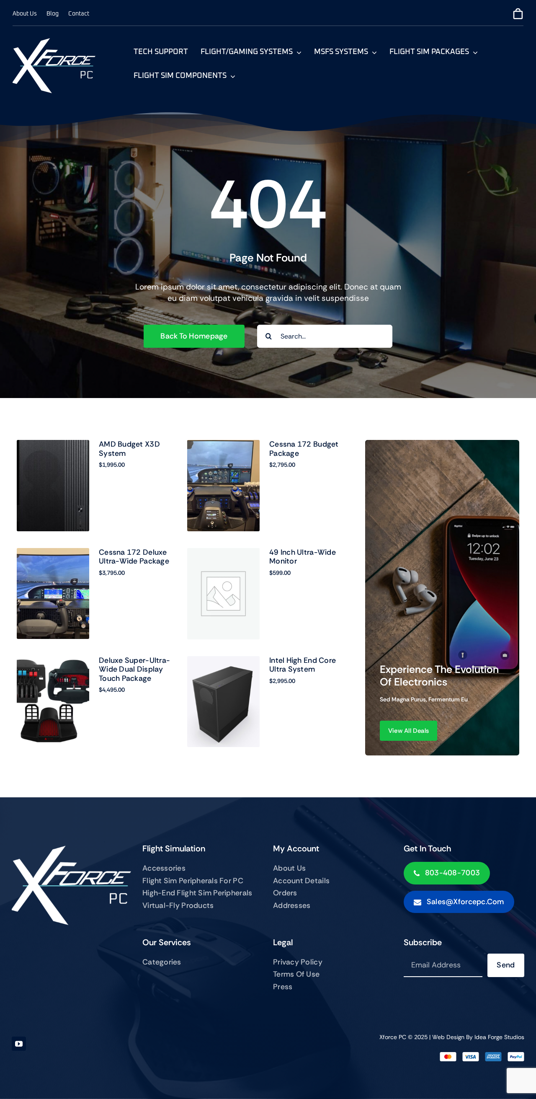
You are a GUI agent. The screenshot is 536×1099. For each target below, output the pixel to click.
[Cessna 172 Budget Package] (223, 485)
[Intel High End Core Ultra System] (223, 701)
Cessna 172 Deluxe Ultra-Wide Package (134, 556)
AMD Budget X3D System (129, 448)
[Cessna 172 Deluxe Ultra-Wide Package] (53, 593)
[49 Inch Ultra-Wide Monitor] (223, 593)
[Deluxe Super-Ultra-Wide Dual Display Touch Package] (53, 701)
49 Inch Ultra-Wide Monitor (302, 556)
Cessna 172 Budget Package (304, 448)
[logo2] (54, 41)
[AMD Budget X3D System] (53, 485)
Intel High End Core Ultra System (302, 665)
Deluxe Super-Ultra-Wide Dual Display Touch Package (134, 669)
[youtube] (19, 1044)
